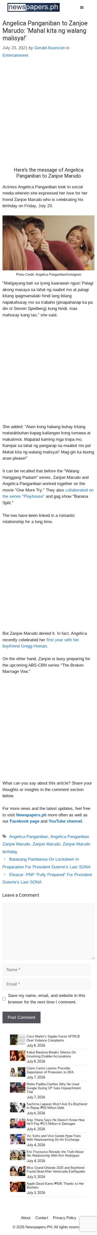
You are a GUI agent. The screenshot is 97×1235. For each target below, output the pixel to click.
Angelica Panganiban (28, 836)
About (25, 1218)
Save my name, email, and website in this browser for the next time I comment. (46, 998)
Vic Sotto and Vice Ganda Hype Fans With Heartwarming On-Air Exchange (54, 1138)
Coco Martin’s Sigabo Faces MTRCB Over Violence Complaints (53, 1038)
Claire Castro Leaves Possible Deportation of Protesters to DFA (50, 1070)
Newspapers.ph (31, 815)
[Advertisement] (48, 116)
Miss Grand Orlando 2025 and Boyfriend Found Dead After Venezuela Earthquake (56, 1170)
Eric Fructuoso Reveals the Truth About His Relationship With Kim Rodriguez (55, 1154)
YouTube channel (65, 821)
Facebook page (24, 821)
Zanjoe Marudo (46, 844)
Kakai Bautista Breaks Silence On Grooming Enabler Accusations (51, 1054)
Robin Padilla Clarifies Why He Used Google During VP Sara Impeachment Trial (54, 1088)
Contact (41, 1218)
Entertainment (15, 55)
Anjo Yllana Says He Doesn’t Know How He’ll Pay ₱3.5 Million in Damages (56, 1122)
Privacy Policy (64, 1218)
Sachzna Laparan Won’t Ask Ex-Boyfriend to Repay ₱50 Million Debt (57, 1106)
